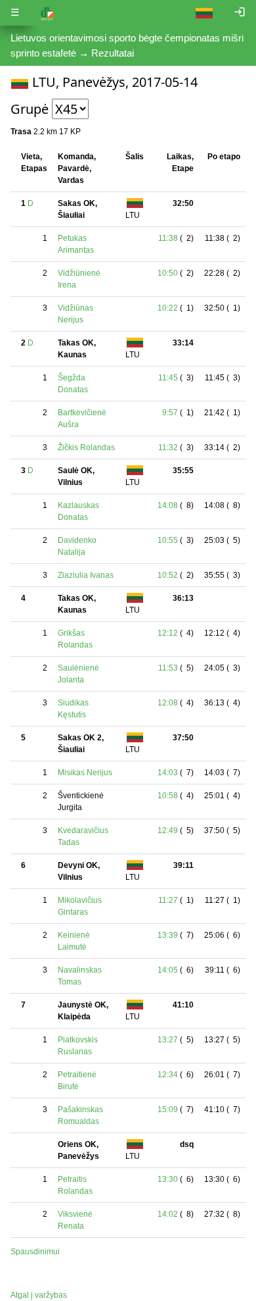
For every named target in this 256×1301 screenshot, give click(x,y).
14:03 (168, 772)
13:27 (168, 1039)
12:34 (168, 1074)
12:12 (168, 633)
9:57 (170, 412)
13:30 (168, 1179)
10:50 (168, 273)
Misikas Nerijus (85, 772)
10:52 (168, 575)
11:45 (168, 377)
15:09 (168, 1109)
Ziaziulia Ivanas (86, 575)
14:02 (168, 1214)
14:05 (168, 970)
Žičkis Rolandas (86, 447)
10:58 (168, 795)
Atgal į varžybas (39, 1295)
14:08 (168, 505)
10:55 (168, 540)
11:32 (168, 447)
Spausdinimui (35, 1251)
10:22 (168, 308)
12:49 (168, 830)
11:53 (168, 668)
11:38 (168, 238)
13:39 (168, 935)
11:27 (168, 900)
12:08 (168, 702)
